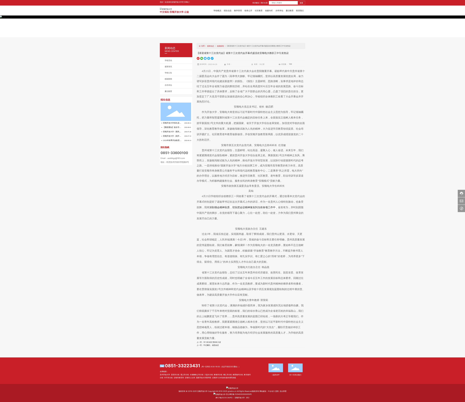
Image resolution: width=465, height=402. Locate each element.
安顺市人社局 (190, 378)
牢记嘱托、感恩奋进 (211, 345)
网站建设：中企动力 (267, 391)
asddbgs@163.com (176, 158)
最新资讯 (168, 67)
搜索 (301, 3)
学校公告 (168, 73)
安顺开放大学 (240, 398)
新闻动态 (210, 46)
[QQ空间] (208, 58)
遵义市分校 (184, 375)
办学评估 (168, 85)
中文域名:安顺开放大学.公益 (174, 12)
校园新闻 (168, 79)
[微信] (201, 58)
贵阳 (277, 391)
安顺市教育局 (179, 378)
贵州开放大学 (165, 375)
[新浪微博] (198, 58)
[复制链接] (212, 58)
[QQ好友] (205, 58)
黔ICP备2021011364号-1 (224, 398)
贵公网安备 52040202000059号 (239, 394)
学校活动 (168, 60)
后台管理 (283, 391)
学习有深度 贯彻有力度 (212, 342)
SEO (247, 398)
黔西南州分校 (238, 375)
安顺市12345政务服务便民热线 (224, 378)
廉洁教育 (168, 91)
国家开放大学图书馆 (203, 378)
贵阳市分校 (175, 375)
